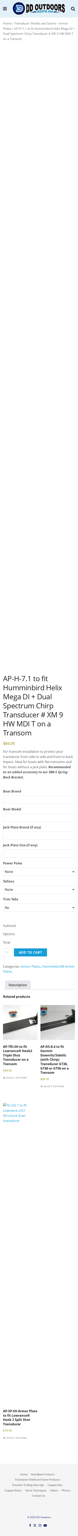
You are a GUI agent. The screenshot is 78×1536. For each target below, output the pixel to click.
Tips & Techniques (35, 1490)
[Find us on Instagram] (40, 1525)
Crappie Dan (55, 1485)
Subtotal (9, 925)
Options (9, 934)
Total (6, 942)
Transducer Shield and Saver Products (37, 1479)
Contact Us (38, 1495)
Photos (66, 1490)
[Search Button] (73, 8)
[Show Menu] (5, 8)
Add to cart (30, 952)
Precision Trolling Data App (28, 1485)
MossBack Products (42, 1474)
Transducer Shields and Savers (35, 23)
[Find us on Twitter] (34, 1525)
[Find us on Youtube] (45, 1525)
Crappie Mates (12, 1490)
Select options (16, 1078)
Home (7, 23)
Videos (54, 1490)
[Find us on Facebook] (30, 1525)
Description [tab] (18, 985)
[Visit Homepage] (39, 8)
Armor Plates (31, 966)
